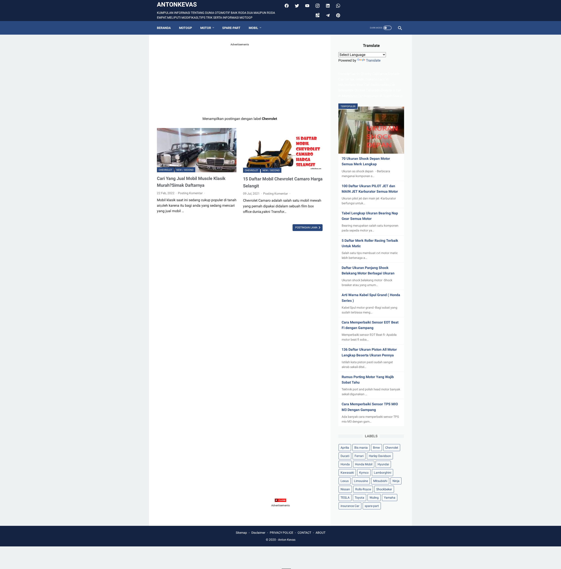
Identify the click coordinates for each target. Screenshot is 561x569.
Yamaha (389, 497)
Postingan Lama (306, 227)
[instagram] (317, 6)
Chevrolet (165, 170)
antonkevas (177, 4)
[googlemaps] (317, 15)
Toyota (359, 497)
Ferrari (359, 456)
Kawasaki (347, 472)
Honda (345, 464)
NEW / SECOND (185, 170)
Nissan (345, 489)
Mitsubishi (380, 481)
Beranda (164, 28)
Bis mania (361, 447)
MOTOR (205, 28)
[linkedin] (327, 6)
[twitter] (296, 6)
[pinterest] (337, 15)
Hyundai (383, 464)
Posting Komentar (190, 193)
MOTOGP (185, 28)
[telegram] (327, 15)
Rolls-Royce (363, 489)
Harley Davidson (380, 456)
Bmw (376, 447)
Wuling (374, 497)
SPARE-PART (231, 28)
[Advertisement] (240, 77)
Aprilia (345, 447)
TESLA (345, 497)
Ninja (395, 481)
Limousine (361, 481)
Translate (373, 60)
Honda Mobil (363, 464)
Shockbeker (384, 489)
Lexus (345, 481)
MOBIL (253, 28)
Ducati (345, 456)
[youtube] (306, 6)
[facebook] (286, 6)
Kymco (364, 472)
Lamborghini (382, 472)
